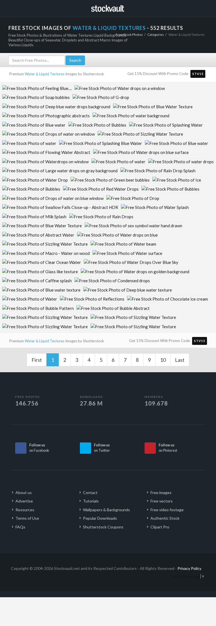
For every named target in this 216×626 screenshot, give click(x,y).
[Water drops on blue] (117, 235)
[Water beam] (123, 244)
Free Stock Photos (129, 34)
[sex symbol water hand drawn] (133, 225)
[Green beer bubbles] (110, 180)
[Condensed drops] (112, 280)
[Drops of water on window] (48, 134)
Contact (90, 492)
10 (163, 360)
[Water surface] (127, 253)
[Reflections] (92, 299)
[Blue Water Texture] (153, 106)
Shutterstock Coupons (103, 526)
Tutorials (91, 501)
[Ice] (176, 180)
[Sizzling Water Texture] (140, 134)
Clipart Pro (159, 526)
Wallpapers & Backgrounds (106, 509)
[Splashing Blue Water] (100, 143)
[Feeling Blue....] (37, 88)
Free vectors (161, 501)
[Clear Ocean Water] (41, 262)
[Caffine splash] (37, 280)
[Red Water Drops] (101, 189)
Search (75, 60)
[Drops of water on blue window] (53, 198)
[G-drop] (101, 97)
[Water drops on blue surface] (141, 152)
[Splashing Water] (166, 125)
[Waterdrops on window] (45, 161)
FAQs (20, 526)
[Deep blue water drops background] (56, 106)
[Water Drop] (35, 180)
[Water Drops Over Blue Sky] (131, 262)
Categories (155, 34)
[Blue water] (34, 125)
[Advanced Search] (199, 8)
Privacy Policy (189, 568)
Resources (24, 509)
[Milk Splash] (34, 216)
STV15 (197, 74)
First (37, 360)
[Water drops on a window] (120, 88)
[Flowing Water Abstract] (46, 152)
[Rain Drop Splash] (157, 170)
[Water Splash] (155, 207)
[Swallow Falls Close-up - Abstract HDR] (60, 207)
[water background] (131, 116)
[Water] (29, 299)
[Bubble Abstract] (113, 308)
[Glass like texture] (40, 271)
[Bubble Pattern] (38, 308)
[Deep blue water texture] (127, 290)
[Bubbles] (97, 125)
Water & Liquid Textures (44, 74)
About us (23, 492)
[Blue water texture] (41, 290)
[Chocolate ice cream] (167, 299)
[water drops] (181, 161)
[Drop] (132, 198)
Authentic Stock (164, 518)
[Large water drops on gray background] (60, 170)
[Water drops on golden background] (135, 271)
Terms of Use (27, 518)
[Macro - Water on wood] (46, 253)
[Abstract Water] (38, 235)
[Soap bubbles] (36, 97)
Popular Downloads (100, 518)
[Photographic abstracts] (46, 116)
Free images (161, 492)
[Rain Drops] (101, 216)
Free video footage (167, 509)
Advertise (24, 501)
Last (179, 360)
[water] (29, 143)
